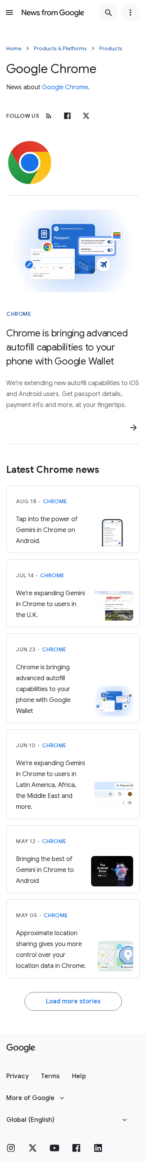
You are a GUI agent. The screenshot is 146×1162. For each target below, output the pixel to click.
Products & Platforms (60, 48)
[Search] (108, 12)
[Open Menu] (9, 12)
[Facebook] (67, 115)
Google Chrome (65, 87)
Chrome (18, 313)
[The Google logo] (20, 1048)
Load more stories (73, 1001)
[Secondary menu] (130, 12)
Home (13, 48)
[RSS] (48, 115)
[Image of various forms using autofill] (73, 251)
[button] (17, 1076)
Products (110, 48)
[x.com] (86, 115)
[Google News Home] (53, 12)
